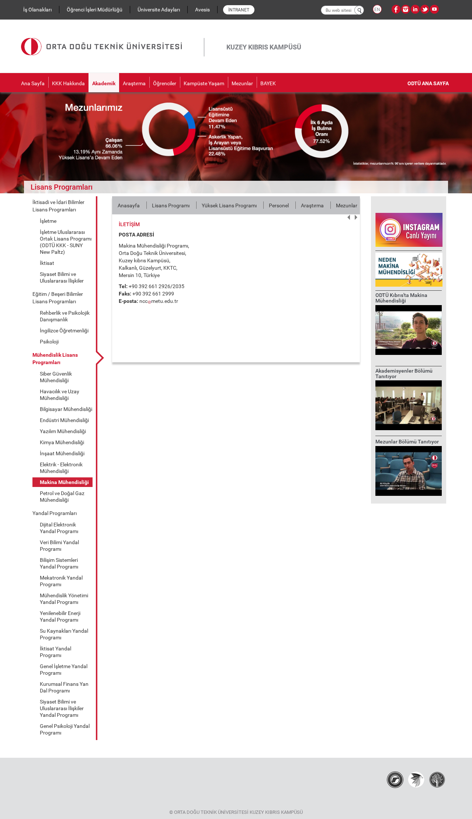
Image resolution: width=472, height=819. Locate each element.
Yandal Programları (54, 513)
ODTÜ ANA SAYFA (428, 83)
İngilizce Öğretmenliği (64, 331)
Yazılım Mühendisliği (63, 431)
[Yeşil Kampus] (416, 779)
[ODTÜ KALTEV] (437, 779)
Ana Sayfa (33, 83)
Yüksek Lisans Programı (229, 205)
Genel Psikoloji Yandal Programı (65, 729)
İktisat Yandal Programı (55, 652)
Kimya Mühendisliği (62, 442)
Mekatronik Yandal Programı (61, 581)
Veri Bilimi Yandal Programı (59, 545)
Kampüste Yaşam (204, 83)
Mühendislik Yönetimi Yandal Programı (64, 598)
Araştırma (134, 83)
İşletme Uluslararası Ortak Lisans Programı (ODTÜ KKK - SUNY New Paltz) (65, 242)
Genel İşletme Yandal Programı (63, 669)
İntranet (238, 10)
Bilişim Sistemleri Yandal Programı (59, 563)
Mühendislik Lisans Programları (55, 358)
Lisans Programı (171, 205)
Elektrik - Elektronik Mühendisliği (61, 468)
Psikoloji (49, 342)
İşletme (48, 221)
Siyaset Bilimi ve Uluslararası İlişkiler (62, 277)
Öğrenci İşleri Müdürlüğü (94, 10)
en (377, 9)
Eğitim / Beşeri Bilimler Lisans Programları (57, 297)
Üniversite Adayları (159, 10)
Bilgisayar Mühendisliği (66, 409)
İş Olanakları (37, 10)
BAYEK (268, 83)
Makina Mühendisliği (64, 482)
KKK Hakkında (68, 83)
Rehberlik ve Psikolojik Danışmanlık (65, 316)
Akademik (103, 83)
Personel (279, 205)
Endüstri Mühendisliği (64, 420)
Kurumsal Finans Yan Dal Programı (64, 687)
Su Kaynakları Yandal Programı (64, 634)
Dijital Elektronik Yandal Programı (59, 528)
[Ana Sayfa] (112, 38)
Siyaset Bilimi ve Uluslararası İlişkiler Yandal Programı (62, 708)
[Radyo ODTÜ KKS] (395, 779)
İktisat (47, 263)
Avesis (202, 10)
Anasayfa (129, 205)
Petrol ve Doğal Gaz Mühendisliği (62, 496)
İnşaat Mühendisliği (62, 453)
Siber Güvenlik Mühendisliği (56, 377)
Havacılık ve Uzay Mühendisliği (59, 394)
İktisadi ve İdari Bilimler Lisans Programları (58, 205)
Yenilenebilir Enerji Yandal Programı (60, 616)
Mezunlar (242, 83)
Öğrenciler (164, 83)
